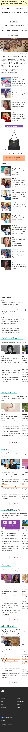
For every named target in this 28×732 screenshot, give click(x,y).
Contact (3, 698)
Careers (18, 698)
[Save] (2, 85)
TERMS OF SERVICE (20, 695)
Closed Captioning (20, 701)
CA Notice (3, 720)
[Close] (26, 3)
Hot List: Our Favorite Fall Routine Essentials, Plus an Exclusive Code (12, 2)
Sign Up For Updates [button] (13, 35)
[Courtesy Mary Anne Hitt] (14, 45)
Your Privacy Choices (8, 717)
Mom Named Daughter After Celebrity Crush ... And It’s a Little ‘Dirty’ (10, 598)
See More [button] (14, 442)
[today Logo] (2, 691)
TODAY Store (19, 710)
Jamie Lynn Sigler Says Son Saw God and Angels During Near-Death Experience (11, 675)
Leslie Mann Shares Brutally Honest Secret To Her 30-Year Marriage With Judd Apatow (11, 372)
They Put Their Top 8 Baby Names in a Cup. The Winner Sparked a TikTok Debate (11, 489)
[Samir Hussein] (10, 464)
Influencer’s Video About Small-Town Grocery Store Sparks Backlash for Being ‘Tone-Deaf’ (11, 668)
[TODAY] (10, 524)
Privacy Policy (4, 714)
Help (2, 701)
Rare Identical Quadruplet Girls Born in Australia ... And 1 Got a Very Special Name (11, 612)
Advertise (18, 707)
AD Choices (3, 710)
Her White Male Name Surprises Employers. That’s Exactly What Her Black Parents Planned (11, 433)
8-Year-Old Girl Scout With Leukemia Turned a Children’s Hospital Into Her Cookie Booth (11, 661)
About (2, 695)
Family (8, 30)
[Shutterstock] (10, 407)
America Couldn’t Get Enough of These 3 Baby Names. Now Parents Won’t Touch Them (10, 605)
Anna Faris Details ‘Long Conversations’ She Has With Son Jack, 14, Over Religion (9, 475)
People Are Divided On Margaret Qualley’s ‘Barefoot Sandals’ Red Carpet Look (10, 379)
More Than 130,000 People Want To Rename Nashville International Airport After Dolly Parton (11, 365)
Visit (2, 704)
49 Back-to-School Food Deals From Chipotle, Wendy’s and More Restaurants (11, 496)
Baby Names (15, 30)
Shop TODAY (19, 714)
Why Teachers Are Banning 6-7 (9, 538)
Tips (3, 30)
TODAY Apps (3, 707)
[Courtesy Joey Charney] (10, 641)
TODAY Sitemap (19, 704)
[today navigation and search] (26, 8)
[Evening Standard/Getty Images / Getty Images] (10, 349)
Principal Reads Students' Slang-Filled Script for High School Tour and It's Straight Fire (10, 548)
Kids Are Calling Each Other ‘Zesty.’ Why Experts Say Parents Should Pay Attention (11, 482)
